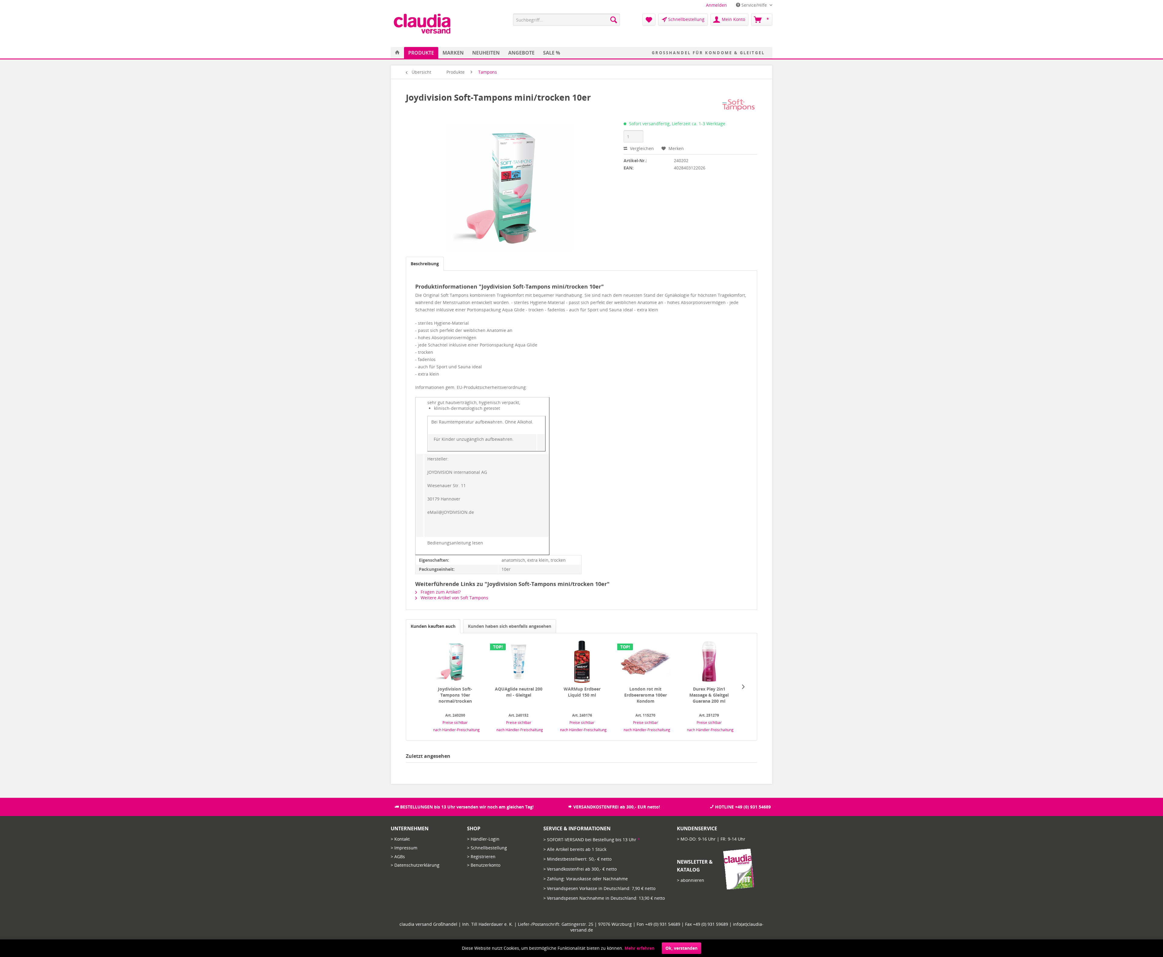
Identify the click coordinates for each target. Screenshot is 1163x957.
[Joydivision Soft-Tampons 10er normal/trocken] (455, 662)
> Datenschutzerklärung (415, 865)
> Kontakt (400, 839)
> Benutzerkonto (483, 865)
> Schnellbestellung (487, 848)
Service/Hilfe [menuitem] (754, 5)
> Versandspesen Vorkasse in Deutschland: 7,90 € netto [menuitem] (599, 888)
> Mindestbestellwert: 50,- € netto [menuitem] (577, 859)
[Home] (397, 53)
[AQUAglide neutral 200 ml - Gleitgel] (518, 662)
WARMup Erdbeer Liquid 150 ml (582, 692)
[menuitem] (716, 5)
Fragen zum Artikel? (440, 592)
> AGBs (398, 856)
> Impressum (404, 848)
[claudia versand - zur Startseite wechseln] (422, 24)
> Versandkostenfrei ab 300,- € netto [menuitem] (580, 869)
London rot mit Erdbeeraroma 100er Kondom (645, 695)
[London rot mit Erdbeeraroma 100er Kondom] (646, 662)
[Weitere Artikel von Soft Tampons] (737, 103)
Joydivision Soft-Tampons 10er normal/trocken (455, 695)
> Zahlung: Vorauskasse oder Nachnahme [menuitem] (585, 879)
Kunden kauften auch (433, 626)
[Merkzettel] (648, 20)
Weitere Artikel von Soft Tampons (453, 598)
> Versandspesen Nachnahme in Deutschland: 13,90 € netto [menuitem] (604, 898)
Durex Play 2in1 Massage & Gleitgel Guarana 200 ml (709, 695)
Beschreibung (425, 263)
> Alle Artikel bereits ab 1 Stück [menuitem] (574, 849)
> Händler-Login (483, 839)
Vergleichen (641, 148)
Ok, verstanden (681, 948)
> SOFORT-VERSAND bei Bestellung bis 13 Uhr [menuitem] (591, 839)
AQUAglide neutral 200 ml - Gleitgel (518, 692)
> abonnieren (690, 880)
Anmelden (716, 5)
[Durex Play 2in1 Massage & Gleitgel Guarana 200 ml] (709, 662)
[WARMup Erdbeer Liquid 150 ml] (582, 662)
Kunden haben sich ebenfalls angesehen (509, 626)
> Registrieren (481, 856)
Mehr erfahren (639, 948)
